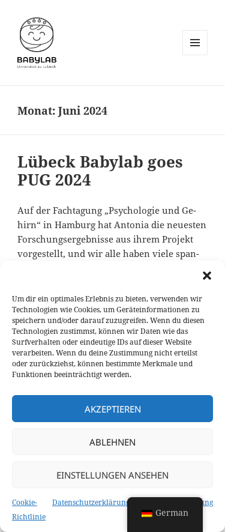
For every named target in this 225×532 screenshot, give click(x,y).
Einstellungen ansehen (112, 475)
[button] (207, 276)
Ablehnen (112, 442)
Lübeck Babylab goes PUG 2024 (100, 170)
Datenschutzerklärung (91, 502)
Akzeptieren (113, 409)
